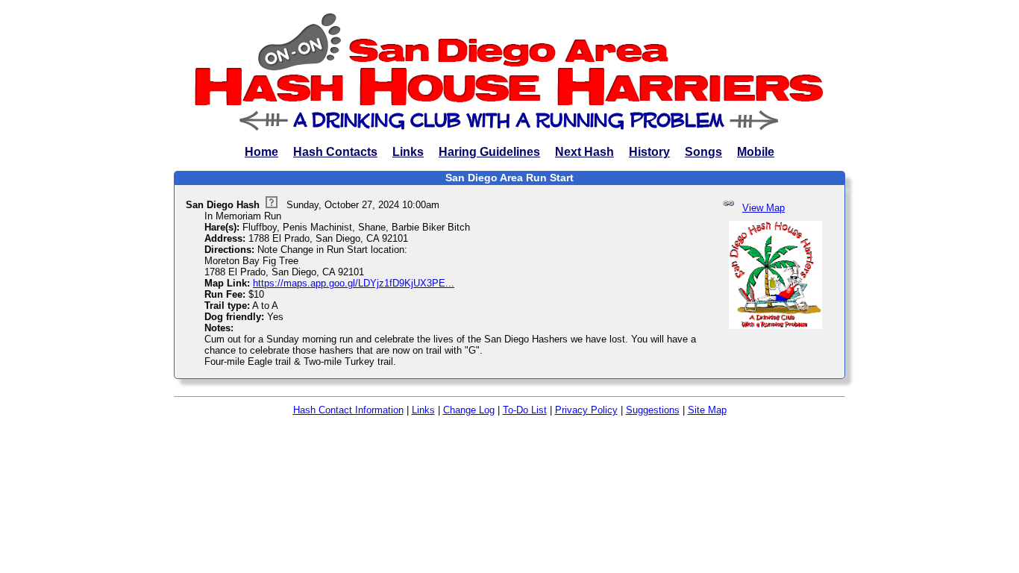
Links (408, 151)
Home (261, 151)
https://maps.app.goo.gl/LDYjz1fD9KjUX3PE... (353, 283)
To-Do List (525, 410)
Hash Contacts (335, 151)
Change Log (469, 410)
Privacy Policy (586, 410)
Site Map (707, 410)
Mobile (755, 151)
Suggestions (653, 410)
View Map (763, 207)
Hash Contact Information (348, 410)
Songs (703, 151)
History (649, 151)
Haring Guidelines (489, 151)
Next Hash (584, 151)
